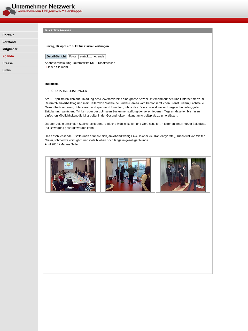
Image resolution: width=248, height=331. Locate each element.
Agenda (8, 56)
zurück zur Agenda (92, 56)
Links (6, 70)
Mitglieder (9, 49)
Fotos (73, 56)
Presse (7, 63)
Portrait (8, 35)
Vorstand (9, 42)
